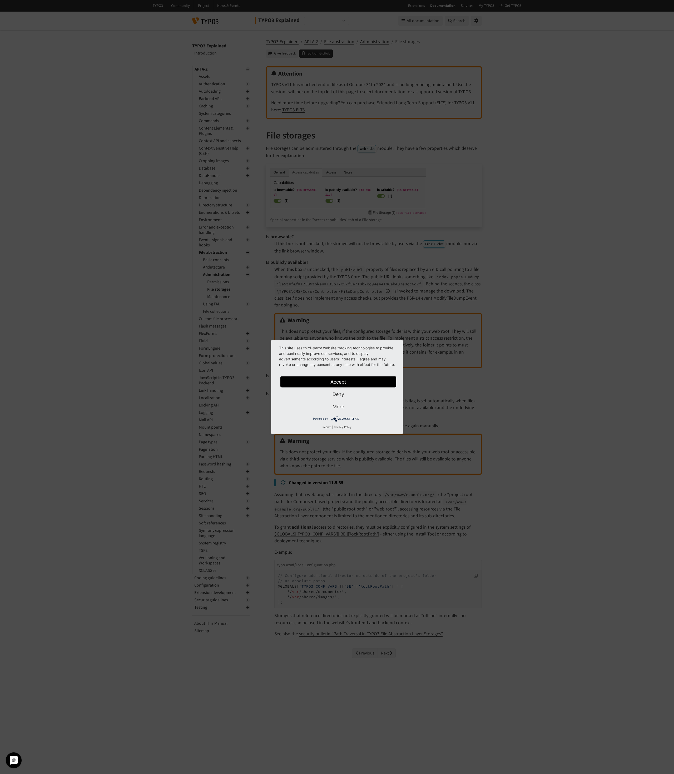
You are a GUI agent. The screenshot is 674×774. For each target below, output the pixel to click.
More (338, 406)
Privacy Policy (342, 427)
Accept (338, 382)
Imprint (327, 427)
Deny (338, 394)
